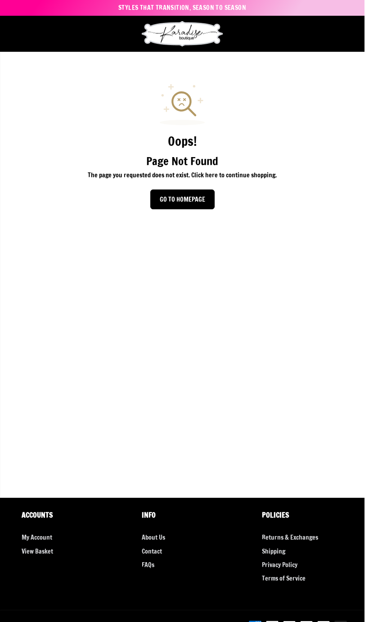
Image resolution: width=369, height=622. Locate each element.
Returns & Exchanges (290, 537)
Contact (152, 551)
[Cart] (351, 34)
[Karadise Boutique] (182, 34)
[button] (12, 34)
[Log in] (335, 34)
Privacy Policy (279, 564)
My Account (37, 537)
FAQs (148, 564)
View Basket (37, 551)
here (211, 175)
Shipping (273, 551)
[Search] (320, 34)
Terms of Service (284, 578)
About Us (153, 537)
